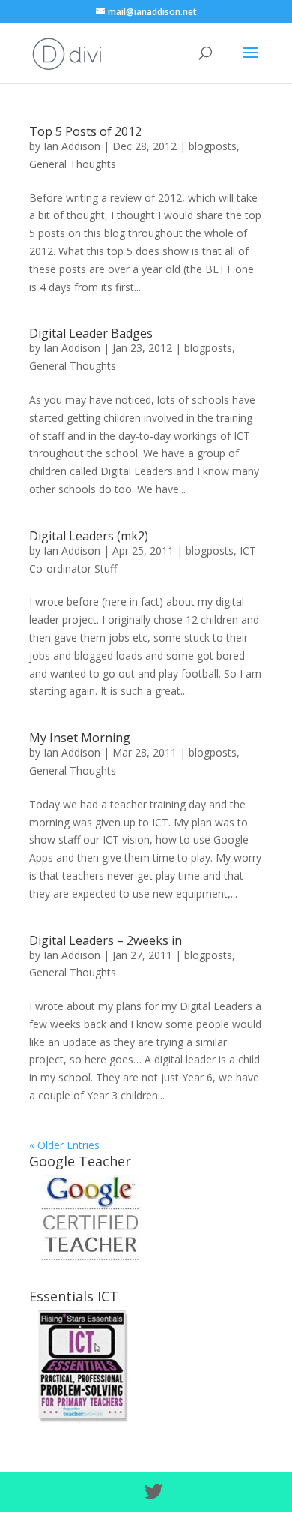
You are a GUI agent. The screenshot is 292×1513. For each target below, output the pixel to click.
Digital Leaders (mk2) (88, 536)
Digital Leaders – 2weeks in (105, 940)
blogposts (213, 146)
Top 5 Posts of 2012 (85, 131)
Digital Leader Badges (91, 333)
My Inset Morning (79, 737)
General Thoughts (72, 164)
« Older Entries (64, 1145)
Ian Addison (71, 146)
